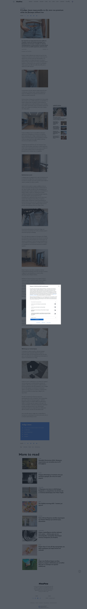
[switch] (55, 304)
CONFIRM (37, 319)
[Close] (59, 286)
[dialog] (43, 304)
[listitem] (43, 317)
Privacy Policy (49, 322)
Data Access (43, 322)
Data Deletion (38, 322)
